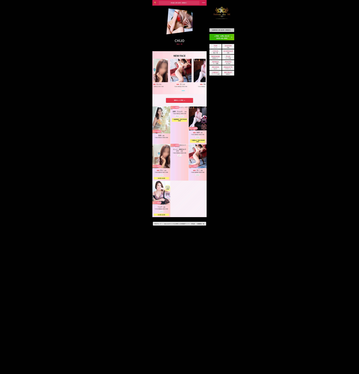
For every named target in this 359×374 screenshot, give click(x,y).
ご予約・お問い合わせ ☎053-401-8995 (221, 37)
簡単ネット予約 (178, 100)
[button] (157, 72)
